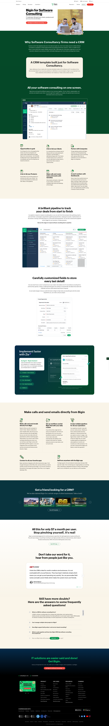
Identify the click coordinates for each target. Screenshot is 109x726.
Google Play (87, 710)
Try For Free (90, 4)
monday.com (44, 711)
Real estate (55, 683)
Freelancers (55, 695)
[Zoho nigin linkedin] (82, 716)
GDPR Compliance (75, 721)
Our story (80, 683)
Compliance (40, 721)
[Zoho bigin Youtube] (84, 716)
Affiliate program (81, 693)
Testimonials (80, 689)
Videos (67, 696)
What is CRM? (68, 683)
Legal (54, 685)
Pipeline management (45, 695)
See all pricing (54, 544)
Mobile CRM (43, 687)
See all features (44, 701)
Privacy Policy (64, 721)
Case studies (81, 687)
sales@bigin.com (24, 675)
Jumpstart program (82, 697)
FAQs (67, 700)
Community (68, 698)
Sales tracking (44, 697)
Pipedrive (32, 711)
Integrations (43, 685)
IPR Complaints (45, 721)
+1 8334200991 (34, 675)
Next (90, 502)
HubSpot (27, 711)
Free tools (68, 688)
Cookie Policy (69, 721)
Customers (80, 685)
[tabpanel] (31, 502)
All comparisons (56, 711)
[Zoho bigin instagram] (90, 716)
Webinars (68, 694)
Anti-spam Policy (51, 721)
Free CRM (43, 693)
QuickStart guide (69, 692)
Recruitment (55, 693)
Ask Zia (83, 4)
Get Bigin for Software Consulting (36, 22)
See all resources (69, 702)
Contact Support (85, 1)
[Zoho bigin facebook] (87, 716)
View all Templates (53, 510)
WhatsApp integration (45, 699)
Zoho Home (27, 721)
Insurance (55, 691)
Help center (68, 690)
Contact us (80, 699)
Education (55, 689)
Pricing (24, 4)
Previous (20, 502)
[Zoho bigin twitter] (79, 716)
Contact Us (31, 721)
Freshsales (50, 711)
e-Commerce (56, 687)
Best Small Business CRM (46, 689)
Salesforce (37, 711)
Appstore (78, 710)
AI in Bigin (43, 691)
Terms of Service (57, 721)
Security (36, 721)
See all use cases (56, 701)
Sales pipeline (56, 697)
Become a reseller (81, 691)
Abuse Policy (81, 721)
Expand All (83, 613)
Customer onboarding (58, 699)
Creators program (82, 695)
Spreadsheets (21, 711)
